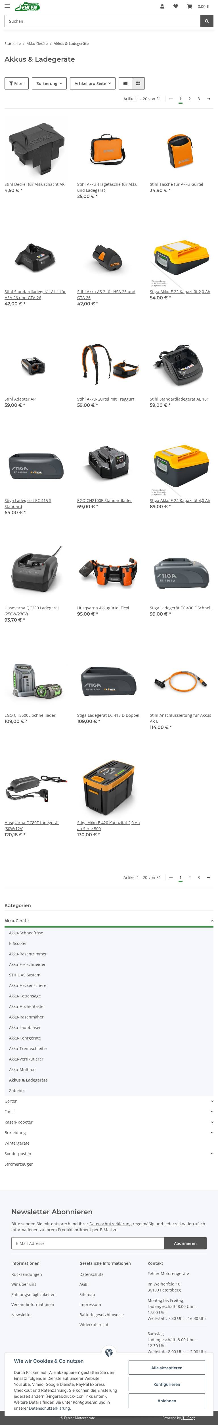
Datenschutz (91, 1274)
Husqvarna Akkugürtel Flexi (103, 608)
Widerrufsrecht (93, 1324)
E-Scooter (18, 943)
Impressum (90, 1304)
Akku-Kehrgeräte (25, 1038)
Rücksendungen (26, 1274)
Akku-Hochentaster (27, 1006)
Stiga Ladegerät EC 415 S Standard (28, 503)
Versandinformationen (32, 1304)
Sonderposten (18, 1153)
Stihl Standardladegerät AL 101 (179, 399)
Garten (11, 1101)
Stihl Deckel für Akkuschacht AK (35, 184)
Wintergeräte (17, 1143)
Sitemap (87, 1294)
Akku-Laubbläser (25, 1027)
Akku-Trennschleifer (28, 1048)
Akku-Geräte (17, 920)
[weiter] (208, 99)
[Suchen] (206, 21)
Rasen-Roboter (19, 1122)
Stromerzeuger (19, 1164)
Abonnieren (185, 1243)
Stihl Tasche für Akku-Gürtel (176, 184)
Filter (18, 83)
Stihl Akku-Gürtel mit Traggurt (105, 399)
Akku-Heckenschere (27, 985)
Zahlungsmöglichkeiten (33, 1294)
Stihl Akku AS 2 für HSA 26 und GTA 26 (106, 294)
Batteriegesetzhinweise (101, 1314)
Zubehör (17, 1090)
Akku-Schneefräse (26, 933)
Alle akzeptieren (167, 1367)
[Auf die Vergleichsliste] (43, 127)
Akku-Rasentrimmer (28, 954)
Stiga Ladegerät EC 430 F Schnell (180, 608)
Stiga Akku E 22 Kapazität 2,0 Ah (180, 291)
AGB (83, 1284)
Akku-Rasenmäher (26, 1017)
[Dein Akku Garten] (27, 6)
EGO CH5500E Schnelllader (30, 715)
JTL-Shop (188, 1417)
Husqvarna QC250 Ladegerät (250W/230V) (32, 610)
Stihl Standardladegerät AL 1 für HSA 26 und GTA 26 (35, 294)
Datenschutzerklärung (110, 1223)
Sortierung (47, 83)
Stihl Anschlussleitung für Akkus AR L (180, 718)
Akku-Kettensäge (25, 996)
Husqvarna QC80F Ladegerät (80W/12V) (32, 825)
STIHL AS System (24, 975)
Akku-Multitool (23, 1069)
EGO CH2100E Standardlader (104, 500)
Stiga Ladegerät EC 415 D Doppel (108, 715)
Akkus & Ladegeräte (28, 1080)
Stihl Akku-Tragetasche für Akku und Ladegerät (107, 187)
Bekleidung (15, 1132)
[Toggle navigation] (7, 3)
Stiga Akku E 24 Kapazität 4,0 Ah (180, 500)
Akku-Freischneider (27, 964)
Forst (9, 1111)
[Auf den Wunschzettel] (58, 127)
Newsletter (21, 1314)
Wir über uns (23, 1284)
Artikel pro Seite (90, 83)
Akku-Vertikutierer (26, 1059)
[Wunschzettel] (176, 6)
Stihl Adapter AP (20, 399)
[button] (162, 6)
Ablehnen (167, 1400)
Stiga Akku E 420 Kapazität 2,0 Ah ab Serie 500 (108, 825)
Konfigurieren (167, 1384)
